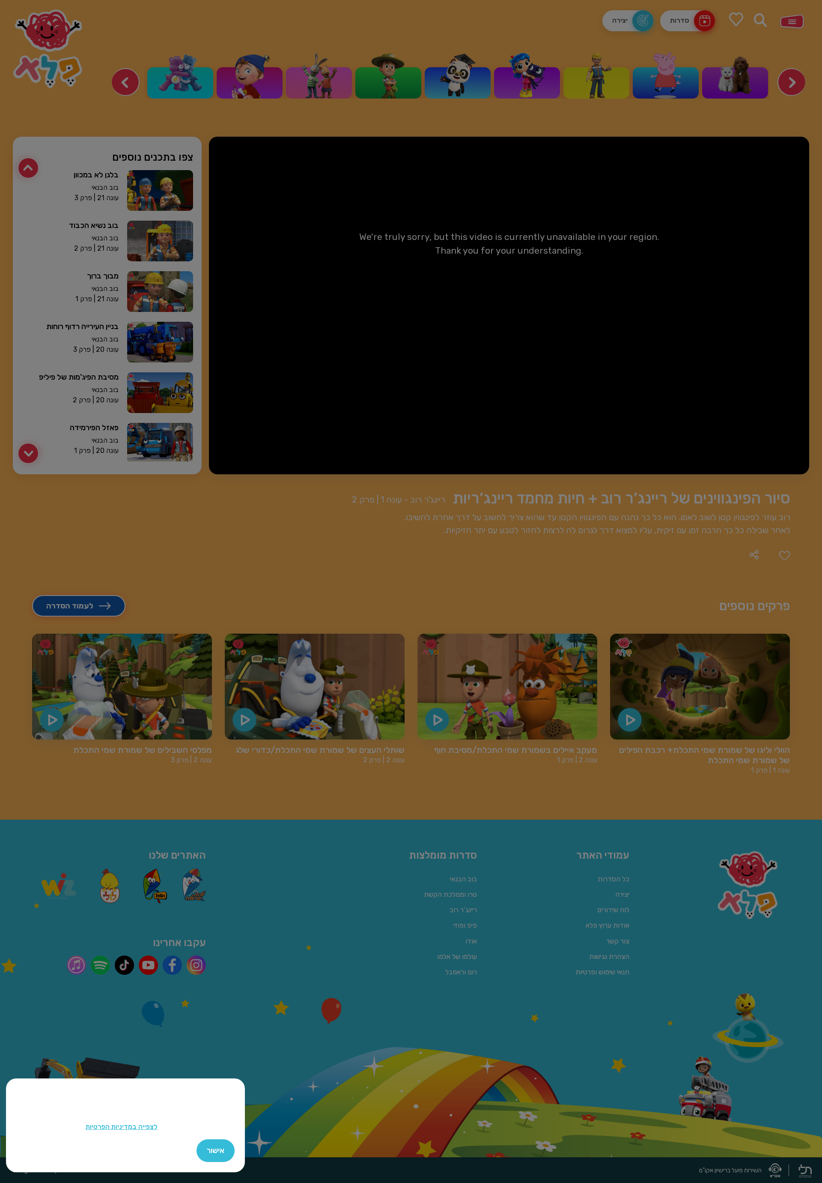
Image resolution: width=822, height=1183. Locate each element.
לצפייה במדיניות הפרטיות (122, 1127)
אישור (215, 1150)
